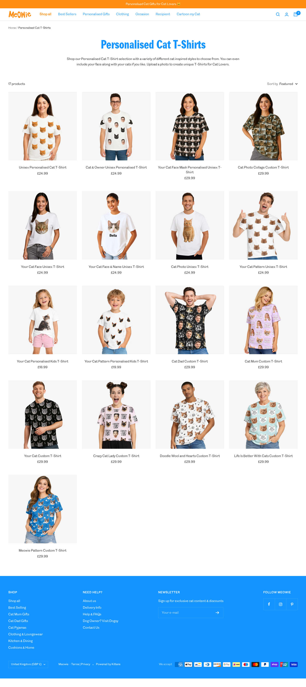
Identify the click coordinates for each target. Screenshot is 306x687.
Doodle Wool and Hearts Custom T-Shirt (190, 456)
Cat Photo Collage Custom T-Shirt (263, 167)
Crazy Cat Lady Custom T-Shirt (116, 456)
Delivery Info (92, 607)
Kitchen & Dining (20, 641)
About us (89, 601)
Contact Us (91, 627)
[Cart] (296, 14)
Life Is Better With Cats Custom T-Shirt (263, 456)
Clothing (122, 14)
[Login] (287, 14)
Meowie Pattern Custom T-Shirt (42, 550)
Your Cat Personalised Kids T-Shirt (42, 361)
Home (12, 28)
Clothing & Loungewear (25, 634)
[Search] (278, 14)
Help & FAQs (92, 614)
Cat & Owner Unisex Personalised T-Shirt (116, 167)
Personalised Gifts (96, 14)
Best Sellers (67, 14)
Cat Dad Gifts (18, 621)
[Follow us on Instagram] (280, 604)
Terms (75, 664)
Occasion (142, 14)
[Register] (217, 612)
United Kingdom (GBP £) (26, 664)
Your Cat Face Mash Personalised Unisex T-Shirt (189, 170)
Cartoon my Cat (188, 14)
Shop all (14, 601)
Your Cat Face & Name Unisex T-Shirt (116, 267)
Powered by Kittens (108, 664)
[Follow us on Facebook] (269, 604)
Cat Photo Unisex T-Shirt (189, 267)
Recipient (163, 14)
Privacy (85, 664)
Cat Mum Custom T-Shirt (263, 361)
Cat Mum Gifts (18, 614)
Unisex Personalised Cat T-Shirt (42, 167)
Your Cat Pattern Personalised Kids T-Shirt (116, 361)
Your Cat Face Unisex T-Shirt (42, 267)
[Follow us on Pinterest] (292, 604)
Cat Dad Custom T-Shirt (190, 361)
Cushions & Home (21, 647)
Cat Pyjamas (17, 627)
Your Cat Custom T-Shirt (42, 456)
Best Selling (17, 607)
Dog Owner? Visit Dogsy (100, 621)
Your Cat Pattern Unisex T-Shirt (263, 267)
